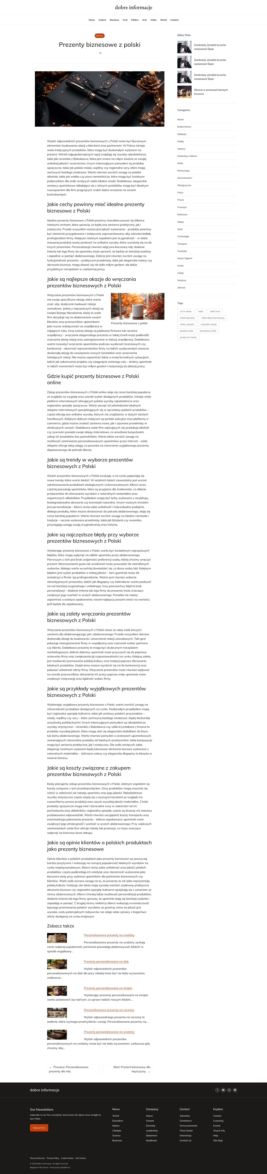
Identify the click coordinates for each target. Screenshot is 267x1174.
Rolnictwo (182, 214)
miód (200, 311)
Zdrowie (181, 287)
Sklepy (180, 221)
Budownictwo (184, 126)
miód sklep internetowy (213, 317)
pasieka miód (186, 330)
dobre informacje (133, 7)
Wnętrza (181, 280)
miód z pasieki (187, 324)
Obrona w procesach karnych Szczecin (211, 91)
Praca (180, 192)
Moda (180, 163)
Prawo (180, 199)
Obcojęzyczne (184, 185)
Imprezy (181, 148)
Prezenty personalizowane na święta (108, 988)
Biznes (99, 35)
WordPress (65, 1167)
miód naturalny (187, 317)
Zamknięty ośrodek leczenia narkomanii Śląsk (210, 46)
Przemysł (181, 207)
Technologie (183, 236)
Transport (182, 243)
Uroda (180, 265)
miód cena (215, 311)
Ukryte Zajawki (184, 258)
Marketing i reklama (187, 156)
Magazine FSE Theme (39, 1167)
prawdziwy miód (208, 330)
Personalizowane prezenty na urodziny (109, 935)
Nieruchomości (184, 178)
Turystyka (182, 251)
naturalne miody (209, 324)
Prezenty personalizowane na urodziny (109, 1032)
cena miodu (185, 311)
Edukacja (181, 134)
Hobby (180, 141)
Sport (180, 229)
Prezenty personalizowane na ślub (106, 961)
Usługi (180, 273)
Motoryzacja (183, 170)
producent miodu (188, 337)
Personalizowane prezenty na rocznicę (109, 1010)
